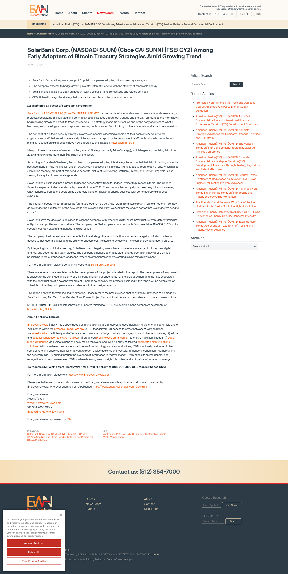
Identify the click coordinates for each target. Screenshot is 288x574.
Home (59, 12)
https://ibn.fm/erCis (123, 142)
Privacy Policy (94, 559)
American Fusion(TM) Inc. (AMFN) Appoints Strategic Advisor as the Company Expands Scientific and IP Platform (228, 134)
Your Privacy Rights (34, 561)
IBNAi (67, 550)
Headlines (39, 24)
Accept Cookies (33, 543)
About (72, 12)
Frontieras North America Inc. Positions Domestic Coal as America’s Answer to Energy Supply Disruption (225, 106)
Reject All (34, 552)
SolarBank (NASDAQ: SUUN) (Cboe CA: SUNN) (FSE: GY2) (63, 113)
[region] (34, 540)
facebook (248, 14)
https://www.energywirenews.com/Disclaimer (120, 386)
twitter (242, 14)
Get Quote (232, 505)
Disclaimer (151, 509)
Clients (87, 12)
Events (123, 12)
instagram (258, 14)
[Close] (61, 514)
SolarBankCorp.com (102, 264)
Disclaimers (154, 554)
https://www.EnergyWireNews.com (89, 374)
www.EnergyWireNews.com (44, 403)
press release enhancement (112, 337)
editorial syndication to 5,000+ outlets (55, 337)
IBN (90, 329)
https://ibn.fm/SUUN (39, 309)
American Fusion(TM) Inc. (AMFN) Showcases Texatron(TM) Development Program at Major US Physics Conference (226, 147)
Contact (139, 12)
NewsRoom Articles (46, 33)
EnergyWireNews (37, 324)
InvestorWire (39, 333)
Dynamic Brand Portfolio (69, 329)
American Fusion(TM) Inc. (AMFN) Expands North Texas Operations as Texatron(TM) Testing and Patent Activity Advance (226, 225)
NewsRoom (105, 12)
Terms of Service (116, 559)
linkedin (253, 14)
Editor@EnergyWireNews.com (45, 411)
